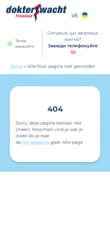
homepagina (35, 142)
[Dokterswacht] (36, 13)
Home (16, 66)
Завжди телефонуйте (73, 49)
